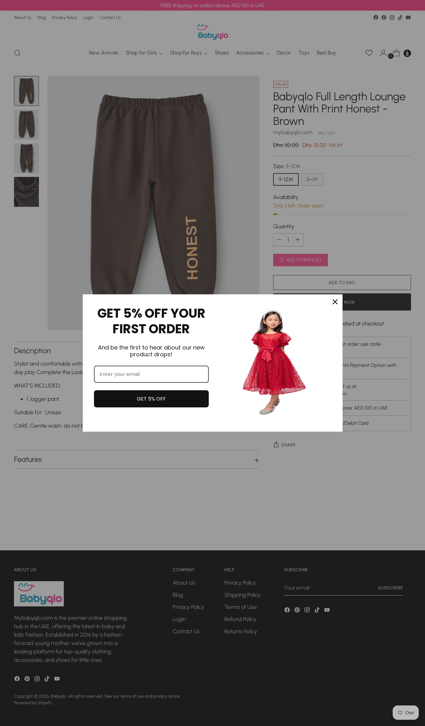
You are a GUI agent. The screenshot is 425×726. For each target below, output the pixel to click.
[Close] (335, 301)
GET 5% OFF (151, 398)
